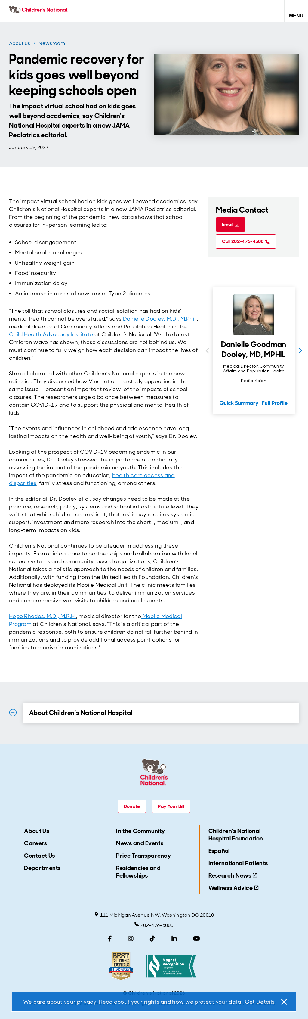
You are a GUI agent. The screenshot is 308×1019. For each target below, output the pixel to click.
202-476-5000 (157, 925)
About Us (19, 43)
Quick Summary (239, 403)
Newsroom (51, 43)
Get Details (260, 1001)
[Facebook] (110, 939)
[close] (283, 1001)
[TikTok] (152, 939)
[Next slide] (300, 351)
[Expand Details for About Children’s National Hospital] (13, 712)
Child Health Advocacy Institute (51, 334)
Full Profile (275, 403)
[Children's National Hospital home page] (40, 11)
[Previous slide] (207, 351)
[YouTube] (196, 939)
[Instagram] (131, 939)
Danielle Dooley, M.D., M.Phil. (160, 318)
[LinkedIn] (174, 939)
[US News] (121, 966)
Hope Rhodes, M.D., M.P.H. (42, 616)
